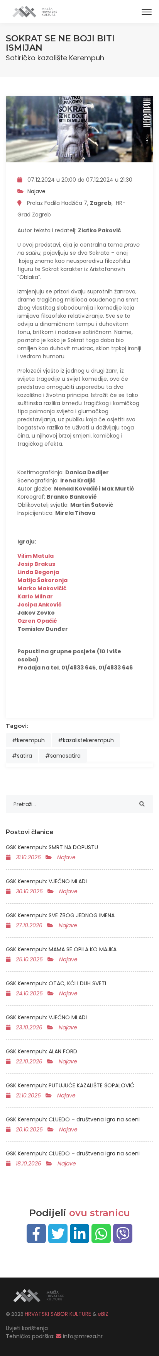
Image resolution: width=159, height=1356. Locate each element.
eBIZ (103, 1314)
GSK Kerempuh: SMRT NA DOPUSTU (52, 847)
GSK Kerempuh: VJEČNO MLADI (46, 881)
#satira (22, 756)
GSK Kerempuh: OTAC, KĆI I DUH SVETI (56, 983)
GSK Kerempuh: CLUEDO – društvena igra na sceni (73, 1119)
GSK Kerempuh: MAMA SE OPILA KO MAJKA (61, 949)
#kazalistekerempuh (86, 740)
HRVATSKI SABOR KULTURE (59, 1314)
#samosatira (63, 756)
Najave (36, 191)
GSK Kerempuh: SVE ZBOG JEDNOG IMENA (60, 915)
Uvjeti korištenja (27, 1328)
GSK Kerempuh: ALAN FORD (41, 1051)
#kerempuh (28, 740)
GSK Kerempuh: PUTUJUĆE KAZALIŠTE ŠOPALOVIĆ (70, 1085)
